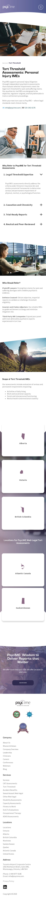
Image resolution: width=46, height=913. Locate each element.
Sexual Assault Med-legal (13, 793)
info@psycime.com (13, 107)
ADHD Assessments (11, 816)
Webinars (6, 766)
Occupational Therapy (12, 813)
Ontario (6, 831)
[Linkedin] (5, 887)
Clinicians (7, 756)
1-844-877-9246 (15, 874)
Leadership (7, 752)
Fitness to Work (9, 806)
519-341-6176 (30, 107)
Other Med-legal (9, 796)
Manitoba (7, 840)
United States (8, 854)
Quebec (6, 847)
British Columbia (10, 837)
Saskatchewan (9, 844)
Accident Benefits (10, 790)
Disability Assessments (12, 800)
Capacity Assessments (12, 803)
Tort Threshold (9, 786)
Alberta (6, 834)
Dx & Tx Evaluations (11, 810)
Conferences (8, 762)
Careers (6, 759)
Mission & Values (9, 746)
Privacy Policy (8, 881)
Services (4, 63)
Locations (7, 827)
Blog (5, 769)
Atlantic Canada (9, 850)
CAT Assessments (10, 783)
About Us (6, 742)
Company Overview (10, 749)
